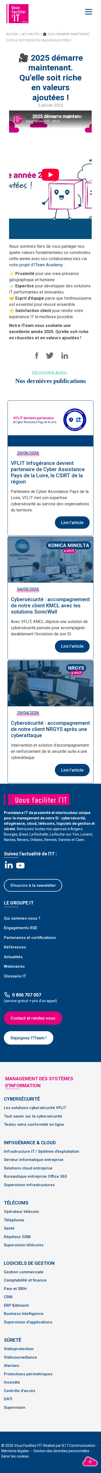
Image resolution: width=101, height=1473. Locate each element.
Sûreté (12, 1340)
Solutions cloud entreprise (28, 1168)
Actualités (31, 34)
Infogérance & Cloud (30, 1142)
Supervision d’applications (28, 1322)
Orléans (36, 840)
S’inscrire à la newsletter (33, 885)
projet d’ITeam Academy (41, 264)
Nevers (22, 840)
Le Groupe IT (19, 902)
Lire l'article (72, 522)
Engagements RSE (20, 928)
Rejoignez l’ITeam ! (29, 1038)
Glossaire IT (15, 976)
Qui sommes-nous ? (22, 918)
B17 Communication (79, 1445)
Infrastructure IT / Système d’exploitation (41, 1151)
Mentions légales (15, 1451)
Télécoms (16, 1202)
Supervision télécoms (24, 1245)
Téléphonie (14, 1220)
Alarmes (11, 1365)
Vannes (64, 840)
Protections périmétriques (28, 1374)
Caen (80, 840)
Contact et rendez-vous (33, 1018)
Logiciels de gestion (29, 1263)
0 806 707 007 (26, 995)
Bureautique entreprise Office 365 (35, 1176)
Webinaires (14, 966)
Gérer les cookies (15, 1456)
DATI (8, 1399)
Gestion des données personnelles (61, 1451)
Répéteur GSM (17, 1236)
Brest (23, 834)
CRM (8, 1297)
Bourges (11, 834)
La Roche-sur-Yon (64, 834)
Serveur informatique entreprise (33, 1159)
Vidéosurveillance (20, 1357)
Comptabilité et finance (25, 1280)
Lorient (86, 834)
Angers (76, 829)
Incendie (12, 1382)
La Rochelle (39, 834)
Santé (9, 1228)
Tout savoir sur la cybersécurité (33, 1116)
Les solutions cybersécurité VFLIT (35, 1107)
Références (15, 947)
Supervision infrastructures (29, 1185)
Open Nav (89, 11)
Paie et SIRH (15, 1288)
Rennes (50, 840)
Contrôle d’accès (19, 1390)
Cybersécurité (22, 1099)
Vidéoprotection (19, 1349)
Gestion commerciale (24, 1272)
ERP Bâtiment (16, 1305)
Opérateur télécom (21, 1211)
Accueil (12, 34)
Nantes (10, 840)
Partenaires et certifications (30, 937)
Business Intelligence (24, 1313)
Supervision (14, 1407)
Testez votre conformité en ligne (34, 1124)
